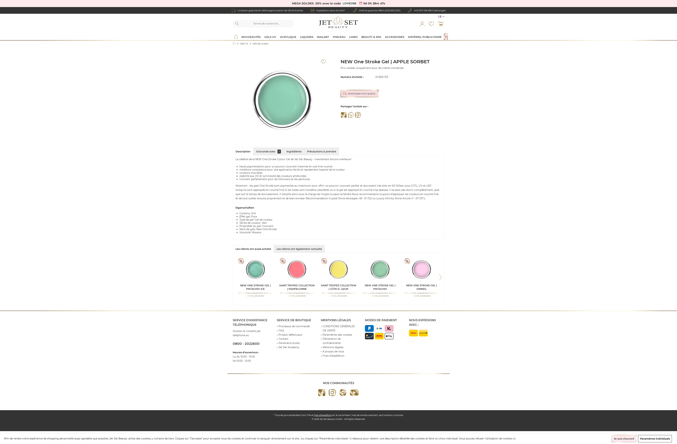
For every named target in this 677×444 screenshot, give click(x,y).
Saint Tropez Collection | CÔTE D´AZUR (338, 287)
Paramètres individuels (655, 438)
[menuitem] (440, 23)
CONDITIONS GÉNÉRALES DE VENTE (339, 328)
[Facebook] (344, 115)
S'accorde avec (268, 151)
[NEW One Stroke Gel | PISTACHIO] (380, 269)
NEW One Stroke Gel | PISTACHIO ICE (255, 287)
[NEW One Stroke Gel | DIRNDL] (421, 269)
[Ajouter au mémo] (323, 61)
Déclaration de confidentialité (332, 341)
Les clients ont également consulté (299, 249)
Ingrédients (293, 151)
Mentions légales (333, 347)
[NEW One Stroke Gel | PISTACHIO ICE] (255, 269)
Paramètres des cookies (337, 334)
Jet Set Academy (289, 347)
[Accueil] (236, 37)
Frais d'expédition (333, 355)
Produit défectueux (290, 334)
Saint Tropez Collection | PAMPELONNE (297, 287)
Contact (283, 338)
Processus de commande (294, 326)
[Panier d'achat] (440, 23)
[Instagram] (358, 115)
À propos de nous (333, 351)
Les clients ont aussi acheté (253, 249)
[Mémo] (431, 23)
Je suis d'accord (624, 438)
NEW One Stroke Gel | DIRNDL (421, 287)
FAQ (281, 330)
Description (243, 151)
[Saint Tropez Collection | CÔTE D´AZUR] (338, 269)
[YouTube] (354, 392)
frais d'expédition (323, 415)
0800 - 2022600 (246, 344)
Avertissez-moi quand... (362, 93)
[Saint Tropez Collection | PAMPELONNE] (297, 269)
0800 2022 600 (386, 10)
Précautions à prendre (321, 151)
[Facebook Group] (342, 392)
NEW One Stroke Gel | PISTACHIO (380, 287)
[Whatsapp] (351, 115)
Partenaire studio (289, 343)
